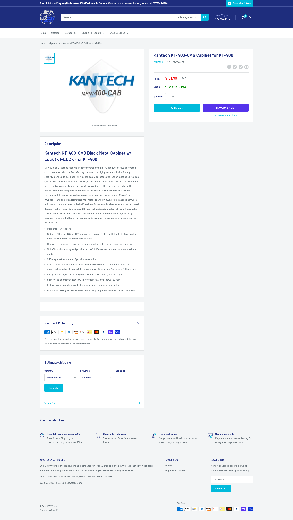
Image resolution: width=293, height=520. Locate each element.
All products (54, 43)
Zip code (120, 370)
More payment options (225, 114)
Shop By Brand (117, 32)
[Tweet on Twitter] (241, 66)
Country (48, 370)
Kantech (158, 62)
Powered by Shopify (49, 510)
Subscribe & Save (242, 3)
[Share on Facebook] (229, 66)
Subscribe (220, 488)
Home (43, 32)
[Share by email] (246, 66)
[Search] (205, 17)
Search (168, 465)
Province (85, 370)
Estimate (54, 387)
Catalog (55, 32)
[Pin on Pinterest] (235, 66)
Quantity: (158, 96)
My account (221, 18)
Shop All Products (91, 32)
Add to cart (177, 107)
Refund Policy (51, 402)
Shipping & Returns (175, 470)
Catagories (71, 32)
